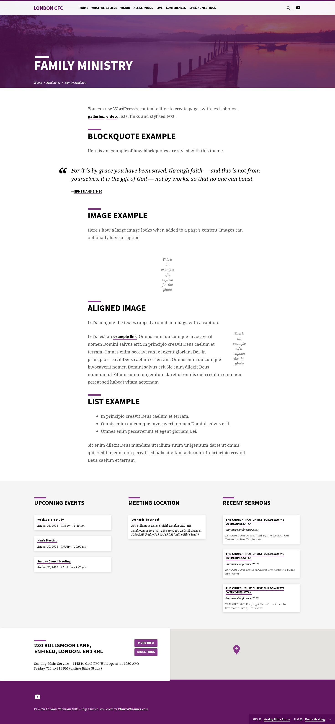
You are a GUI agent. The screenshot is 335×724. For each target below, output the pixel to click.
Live (159, 8)
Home (84, 8)
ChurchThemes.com (133, 709)
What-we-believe (104, 8)
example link (125, 336)
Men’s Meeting (47, 540)
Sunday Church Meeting (54, 561)
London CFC (48, 7)
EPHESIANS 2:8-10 (88, 191)
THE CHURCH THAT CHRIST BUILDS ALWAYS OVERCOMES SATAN (255, 522)
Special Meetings (202, 8)
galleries (96, 116)
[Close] (330, 719)
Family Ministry (75, 83)
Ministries (53, 83)
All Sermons (143, 8)
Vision (125, 8)
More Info (146, 643)
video (111, 116)
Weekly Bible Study (50, 520)
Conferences (176, 8)
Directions (146, 652)
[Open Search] (288, 8)
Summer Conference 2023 (242, 530)
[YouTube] (298, 7)
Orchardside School (145, 520)
